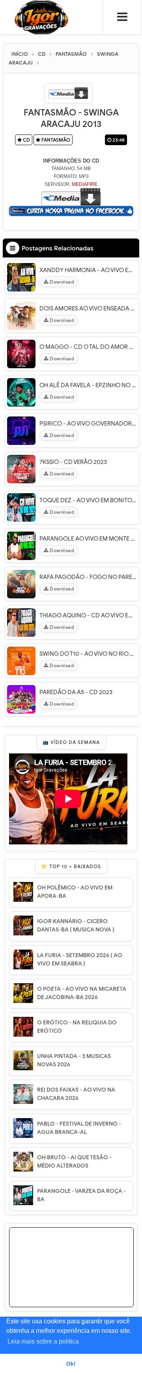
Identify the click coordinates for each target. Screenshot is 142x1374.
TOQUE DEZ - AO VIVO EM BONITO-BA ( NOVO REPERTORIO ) (88, 500)
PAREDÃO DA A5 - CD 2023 (75, 692)
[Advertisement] (71, 1277)
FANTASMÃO (55, 140)
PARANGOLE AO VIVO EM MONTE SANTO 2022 (88, 538)
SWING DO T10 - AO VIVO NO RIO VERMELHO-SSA (88, 653)
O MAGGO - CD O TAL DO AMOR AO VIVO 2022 (88, 346)
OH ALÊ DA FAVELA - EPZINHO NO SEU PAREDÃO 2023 (88, 385)
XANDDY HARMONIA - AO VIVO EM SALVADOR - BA (88, 270)
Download (61, 282)
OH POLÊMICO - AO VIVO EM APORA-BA (74, 891)
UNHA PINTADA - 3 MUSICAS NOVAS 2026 (74, 1060)
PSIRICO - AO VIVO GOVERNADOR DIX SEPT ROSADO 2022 (88, 423)
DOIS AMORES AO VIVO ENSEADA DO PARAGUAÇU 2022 (88, 308)
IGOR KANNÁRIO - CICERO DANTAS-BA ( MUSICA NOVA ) (75, 925)
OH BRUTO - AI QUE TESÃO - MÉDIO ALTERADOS (74, 1161)
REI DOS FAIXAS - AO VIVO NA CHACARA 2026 (76, 1093)
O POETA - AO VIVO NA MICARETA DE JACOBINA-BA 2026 (81, 993)
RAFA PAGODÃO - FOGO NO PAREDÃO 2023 (88, 577)
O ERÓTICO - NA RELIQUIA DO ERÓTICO (77, 1026)
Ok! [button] (71, 1364)
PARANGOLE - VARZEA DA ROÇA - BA (81, 1195)
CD (26, 140)
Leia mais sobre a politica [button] (43, 1341)
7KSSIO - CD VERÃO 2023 (73, 462)
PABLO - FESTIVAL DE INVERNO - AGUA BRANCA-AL (79, 1128)
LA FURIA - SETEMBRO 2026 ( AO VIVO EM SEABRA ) (79, 959)
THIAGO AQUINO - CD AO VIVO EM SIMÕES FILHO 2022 (88, 615)
